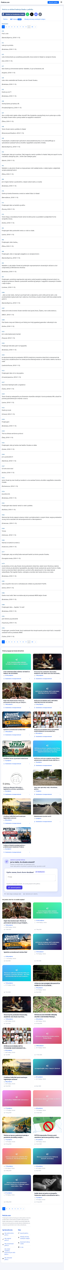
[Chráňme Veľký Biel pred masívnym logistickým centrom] (16, 811)
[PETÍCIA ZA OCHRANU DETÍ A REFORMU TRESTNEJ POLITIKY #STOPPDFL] (47, 696)
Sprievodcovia (7, 1230)
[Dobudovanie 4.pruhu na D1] (47, 811)
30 (32, 27)
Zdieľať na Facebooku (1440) (15, 14)
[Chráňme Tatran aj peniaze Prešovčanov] (16, 753)
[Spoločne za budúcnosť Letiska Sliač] (16, 724)
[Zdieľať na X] (32, 14)
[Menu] (61, 2)
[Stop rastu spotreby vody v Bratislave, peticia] (47, 782)
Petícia (5, 19)
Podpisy (16, 19)
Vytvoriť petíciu (15, 887)
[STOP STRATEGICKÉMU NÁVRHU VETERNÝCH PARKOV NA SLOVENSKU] (16, 667)
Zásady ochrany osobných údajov (34, 19)
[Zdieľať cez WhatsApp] (27, 14)
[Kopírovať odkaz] (40, 14)
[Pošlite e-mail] (36, 14)
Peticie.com (5, 2)
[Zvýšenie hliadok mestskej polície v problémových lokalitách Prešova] (16, 840)
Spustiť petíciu (53, 2)
